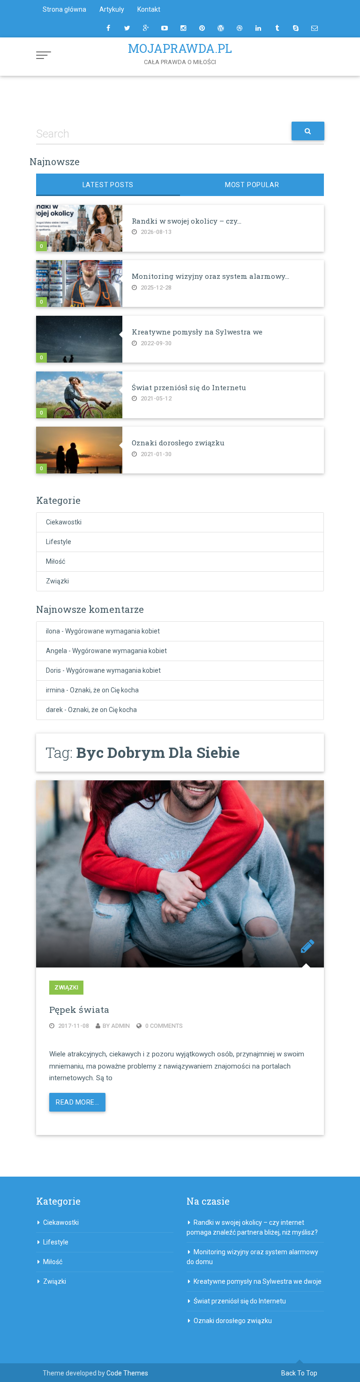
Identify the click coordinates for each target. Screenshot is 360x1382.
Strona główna (64, 9)
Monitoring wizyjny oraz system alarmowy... (210, 276)
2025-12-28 (155, 287)
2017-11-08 (73, 1025)
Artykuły (111, 9)
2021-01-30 (155, 454)
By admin (116, 1025)
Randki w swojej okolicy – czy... (186, 220)
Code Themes (127, 1373)
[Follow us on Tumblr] (277, 28)
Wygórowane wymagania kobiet (112, 631)
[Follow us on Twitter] (127, 28)
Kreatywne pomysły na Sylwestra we (197, 331)
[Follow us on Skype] (295, 28)
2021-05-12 (155, 398)
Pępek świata (79, 1009)
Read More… (77, 1102)
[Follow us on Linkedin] (258, 28)
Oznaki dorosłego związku (178, 442)
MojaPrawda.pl (180, 48)
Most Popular (252, 185)
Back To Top (299, 1373)
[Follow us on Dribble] (239, 28)
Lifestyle (58, 542)
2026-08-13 (155, 231)
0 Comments (163, 1025)
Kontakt (148, 9)
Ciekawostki (64, 522)
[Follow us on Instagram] (183, 28)
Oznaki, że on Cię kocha (104, 690)
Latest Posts (108, 185)
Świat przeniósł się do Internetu (189, 387)
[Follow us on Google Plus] (145, 28)
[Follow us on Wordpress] (220, 28)
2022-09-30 (155, 343)
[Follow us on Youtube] (164, 28)
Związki (57, 581)
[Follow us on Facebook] (108, 28)
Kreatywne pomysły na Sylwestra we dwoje (258, 1281)
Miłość (55, 561)
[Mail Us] (314, 28)
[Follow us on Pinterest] (202, 28)
